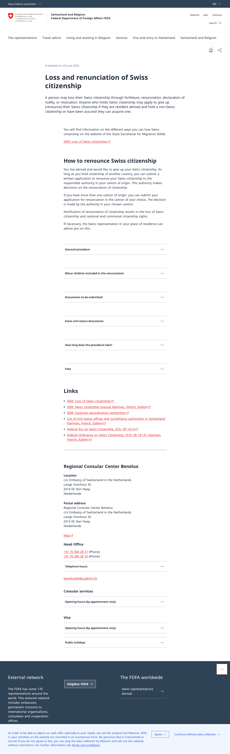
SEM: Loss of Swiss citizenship (85, 141)
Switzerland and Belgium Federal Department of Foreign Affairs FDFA (80, 16)
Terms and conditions (86, 745)
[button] (22, 37)
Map (67, 535)
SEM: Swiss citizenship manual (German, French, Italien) (107, 407)
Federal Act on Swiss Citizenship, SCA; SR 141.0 (101, 429)
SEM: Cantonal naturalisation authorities (96, 413)
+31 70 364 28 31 (76, 552)
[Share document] (219, 50)
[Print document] (210, 50)
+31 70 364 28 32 (76, 556)
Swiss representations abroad (137, 691)
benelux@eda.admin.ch (80, 578)
